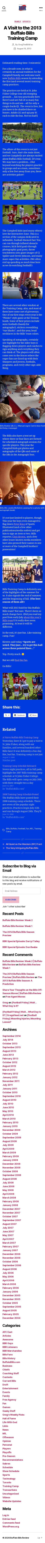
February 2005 (10, 1314)
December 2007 (11, 1209)
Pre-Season (8, 1456)
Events (6, 1392)
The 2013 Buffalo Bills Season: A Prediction (22, 980)
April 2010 (8, 1115)
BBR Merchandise (12, 1350)
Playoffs (6, 1452)
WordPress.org (10, 1526)
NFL (31, 828)
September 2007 (11, 1220)
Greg (5, 1002)
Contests (7, 1377)
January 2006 (10, 1291)
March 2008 (9, 1197)
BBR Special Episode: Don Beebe (19, 947)
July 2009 (8, 1145)
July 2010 (7, 1103)
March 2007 (9, 1242)
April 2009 (8, 1148)
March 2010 (9, 1118)
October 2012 (9, 1062)
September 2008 (11, 1175)
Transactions (9, 1490)
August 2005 (9, 1310)
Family (17, 21)
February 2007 (10, 1246)
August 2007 (9, 1224)
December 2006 (11, 1254)
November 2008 (11, 1167)
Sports (26, 21)
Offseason (8, 1437)
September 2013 (11, 1047)
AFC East (7, 1332)
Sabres (6, 1463)
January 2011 (9, 1088)
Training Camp (10, 1486)
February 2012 (10, 1073)
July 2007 (8, 1227)
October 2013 (9, 1043)
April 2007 (8, 1239)
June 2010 (8, 1107)
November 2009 (11, 1130)
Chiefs (6, 1369)
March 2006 (9, 1284)
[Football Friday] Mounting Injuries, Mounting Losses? (21, 1018)
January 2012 (9, 1077)
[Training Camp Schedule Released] (22, 777)
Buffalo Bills (14, 78)
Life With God (9, 1422)
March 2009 (9, 1152)
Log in (5, 1515)
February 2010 (10, 1122)
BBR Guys (7, 1343)
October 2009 (10, 1133)
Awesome (7, 1339)
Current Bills (9, 1381)
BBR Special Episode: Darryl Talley (21, 941)
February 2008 (10, 1201)
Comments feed (11, 1522)
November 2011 (11, 1081)
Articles (6, 1335)
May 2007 (8, 1235)
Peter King (19, 524)
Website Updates (11, 1501)
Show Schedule (10, 1471)
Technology (8, 1478)
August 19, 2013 (24, 48)
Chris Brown (19, 536)
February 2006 (10, 1288)
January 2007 (10, 1250)
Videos (6, 1497)
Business (7, 1366)
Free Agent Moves (15, 996)
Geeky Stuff (8, 1411)
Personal (7, 1444)
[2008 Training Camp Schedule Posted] (22, 806)
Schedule (7, 1467)
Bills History (8, 1358)
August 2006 (9, 1269)
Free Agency (9, 1399)
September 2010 (11, 1096)
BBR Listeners (10, 1347)
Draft (5, 1384)
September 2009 (11, 1137)
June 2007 (8, 1231)
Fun (27, 828)
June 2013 (8, 1054)
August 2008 (9, 1179)
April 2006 (8, 1280)
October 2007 (10, 1216)
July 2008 (8, 1182)
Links (5, 1426)
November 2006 (11, 1258)
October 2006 (10, 1261)
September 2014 (11, 1036)
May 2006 (8, 1276)
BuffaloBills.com (11, 1362)
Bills (8, 828)
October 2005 (10, 1303)
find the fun (21, 660)
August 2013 (9, 1051)
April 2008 (8, 1194)
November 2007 (11, 1212)
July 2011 (7, 1085)
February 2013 (10, 1058)
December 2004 (11, 1318)
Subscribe (10, 899)
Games (6, 1407)
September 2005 (11, 1306)
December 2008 (11, 1164)
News (5, 1429)
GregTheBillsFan (25, 44)
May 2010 (7, 1111)
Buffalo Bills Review (19, 1537)
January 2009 (10, 1160)
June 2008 (8, 1186)
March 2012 (8, 1070)
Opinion (6, 1441)
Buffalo (13, 828)
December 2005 (11, 1295)
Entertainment (10, 1388)
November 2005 (11, 1299)
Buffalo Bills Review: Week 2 (17, 920)
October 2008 (10, 1171)
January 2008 (10, 1205)
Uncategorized (10, 1493)
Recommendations (12, 1460)
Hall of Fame (9, 1418)
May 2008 (8, 1190)
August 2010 (9, 1100)
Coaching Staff (10, 1373)
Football (21, 828)
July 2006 (8, 1273)
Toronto (6, 1482)
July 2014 (7, 1039)
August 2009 (9, 1141)
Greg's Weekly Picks (13, 1414)
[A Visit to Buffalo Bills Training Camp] (22, 749)
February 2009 (10, 1156)
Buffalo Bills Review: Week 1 (17, 926)
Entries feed (9, 1519)
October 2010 (10, 1092)
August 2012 (9, 1066)
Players (6, 1448)
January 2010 (10, 1126)
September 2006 (11, 1265)
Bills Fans (7, 1354)
